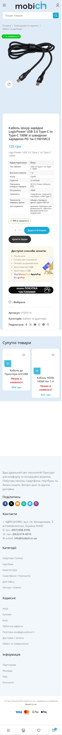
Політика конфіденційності (18, 632)
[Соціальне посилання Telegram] (43, 324)
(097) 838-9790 (21, 530)
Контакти (8, 682)
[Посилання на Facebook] (26, 324)
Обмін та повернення (15, 643)
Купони (7, 614)
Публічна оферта (13, 626)
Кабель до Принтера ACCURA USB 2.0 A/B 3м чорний (16, 376)
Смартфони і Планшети (16, 575)
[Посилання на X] (30, 324)
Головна (7, 25)
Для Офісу (8, 581)
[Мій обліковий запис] (57, 5)
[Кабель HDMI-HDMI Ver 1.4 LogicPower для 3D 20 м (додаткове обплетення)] (46, 362)
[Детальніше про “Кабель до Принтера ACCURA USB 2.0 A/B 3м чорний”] (7, 363)
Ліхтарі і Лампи (12, 587)
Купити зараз (20, 239)
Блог (5, 620)
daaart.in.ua (31, 704)
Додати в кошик (37, 230)
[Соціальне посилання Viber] (48, 324)
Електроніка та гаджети (26, 25)
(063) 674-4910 (22, 534)
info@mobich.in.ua (25, 538)
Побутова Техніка (13, 558)
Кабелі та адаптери (12, 28)
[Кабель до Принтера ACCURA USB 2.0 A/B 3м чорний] (16, 358)
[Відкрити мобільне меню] (4, 5)
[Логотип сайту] (31, 5)
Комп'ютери (10, 570)
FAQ (5, 676)
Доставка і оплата (13, 638)
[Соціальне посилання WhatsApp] (39, 324)
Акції (5, 608)
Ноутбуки (8, 564)
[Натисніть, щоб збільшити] (9, 84)
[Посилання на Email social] (35, 324)
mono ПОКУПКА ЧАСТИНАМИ (27, 290)
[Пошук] (56, 15)
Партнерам (9, 664)
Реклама (7, 670)
